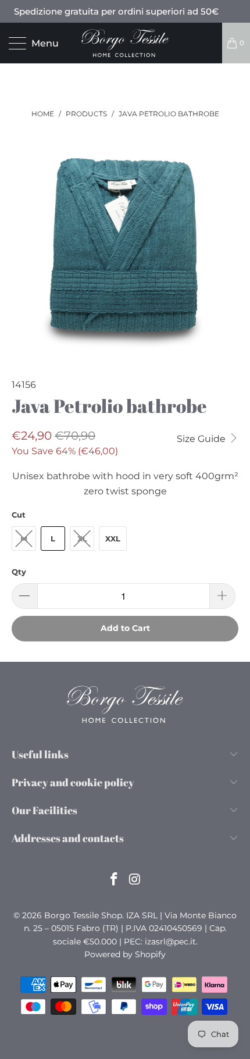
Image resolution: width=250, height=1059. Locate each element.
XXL (112, 538)
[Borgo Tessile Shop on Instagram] (135, 880)
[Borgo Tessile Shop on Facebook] (114, 880)
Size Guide (202, 438)
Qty (19, 571)
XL (82, 538)
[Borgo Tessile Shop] (125, 43)
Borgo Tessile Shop (83, 915)
